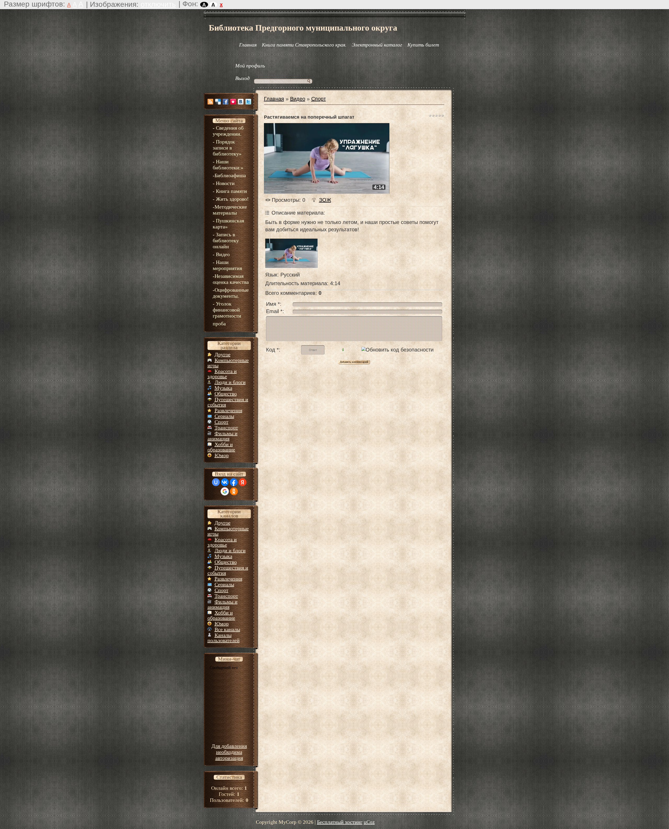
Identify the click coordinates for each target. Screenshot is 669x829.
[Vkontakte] (241, 102)
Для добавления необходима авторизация (229, 752)
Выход (242, 78)
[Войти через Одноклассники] (234, 491)
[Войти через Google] (225, 491)
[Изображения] (291, 253)
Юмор (222, 455)
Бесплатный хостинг (339, 822)
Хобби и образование (221, 446)
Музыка (223, 388)
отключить (158, 4)
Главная (274, 99)
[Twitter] (248, 102)
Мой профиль (250, 65)
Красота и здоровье (222, 373)
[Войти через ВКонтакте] (225, 482)
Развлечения (228, 410)
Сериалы (224, 416)
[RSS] (210, 102)
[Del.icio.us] (218, 102)
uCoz (369, 822)
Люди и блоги (230, 382)
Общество (226, 393)
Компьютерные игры (228, 362)
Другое (222, 354)
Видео (297, 99)
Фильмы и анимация (222, 435)
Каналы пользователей (223, 637)
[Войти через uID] (216, 482)
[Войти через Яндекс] (242, 482)
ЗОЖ (325, 200)
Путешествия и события (227, 401)
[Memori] (233, 102)
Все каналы (227, 629)
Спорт (221, 422)
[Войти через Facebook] (234, 482)
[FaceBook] (225, 102)
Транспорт (226, 427)
